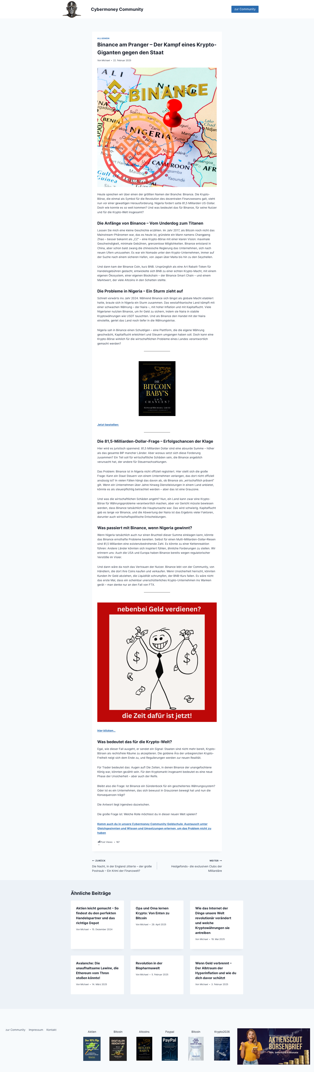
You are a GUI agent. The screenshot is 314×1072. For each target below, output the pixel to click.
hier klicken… (106, 730)
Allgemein (103, 38)
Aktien (92, 1031)
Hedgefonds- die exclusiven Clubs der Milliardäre (196, 865)
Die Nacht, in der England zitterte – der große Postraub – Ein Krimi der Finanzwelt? (122, 865)
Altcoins (144, 1031)
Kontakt (51, 1029)
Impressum (36, 1029)
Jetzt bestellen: (108, 424)
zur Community (245, 9)
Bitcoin (118, 1031)
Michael (106, 60)
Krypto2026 (222, 1031)
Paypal (169, 1031)
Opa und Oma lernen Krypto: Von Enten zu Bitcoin (152, 913)
